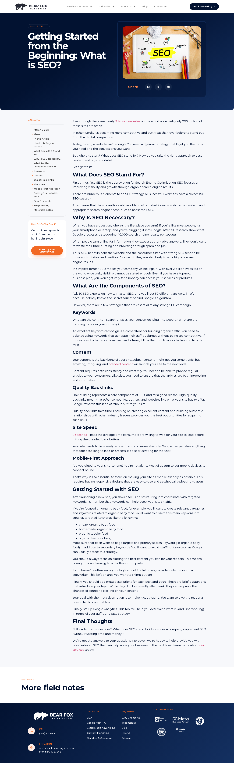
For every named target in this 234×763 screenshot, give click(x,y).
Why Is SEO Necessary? (47, 158)
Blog (145, 6)
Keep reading (41, 205)
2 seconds (80, 435)
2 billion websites (127, 121)
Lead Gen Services (77, 6)
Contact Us (160, 6)
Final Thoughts (42, 201)
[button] (148, 87)
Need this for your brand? (44, 145)
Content (38, 175)
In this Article (41, 138)
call (42, 729)
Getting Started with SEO (45, 195)
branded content (120, 364)
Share (37, 134)
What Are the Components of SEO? (46, 165)
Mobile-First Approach (47, 188)
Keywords (39, 171)
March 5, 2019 (42, 129)
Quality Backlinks (44, 180)
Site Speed (40, 184)
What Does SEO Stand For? (47, 153)
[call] (31, 730)
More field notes (43, 210)
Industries (105, 6)
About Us (126, 6)
